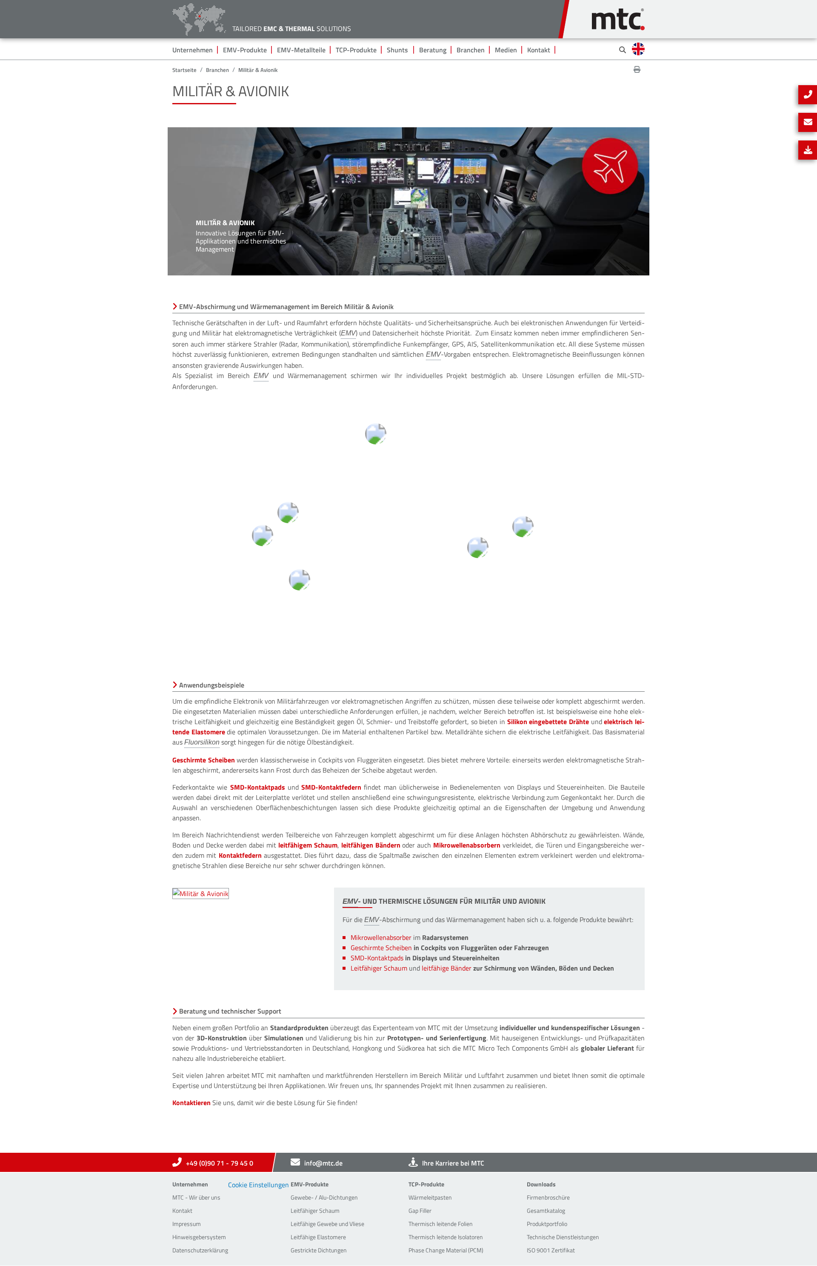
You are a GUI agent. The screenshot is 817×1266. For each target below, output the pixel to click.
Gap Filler (419, 1210)
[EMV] (348, 333)
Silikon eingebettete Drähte (548, 721)
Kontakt (538, 50)
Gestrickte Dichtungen (319, 1250)
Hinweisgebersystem (199, 1236)
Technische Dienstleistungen (563, 1236)
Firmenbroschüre (548, 1197)
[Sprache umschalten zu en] (638, 49)
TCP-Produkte (356, 50)
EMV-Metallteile (301, 50)
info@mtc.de (323, 1163)
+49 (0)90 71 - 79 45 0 (219, 1163)
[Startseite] (618, 15)
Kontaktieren (191, 1102)
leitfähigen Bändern (370, 845)
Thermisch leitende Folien (440, 1223)
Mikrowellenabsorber (381, 937)
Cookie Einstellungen (258, 1185)
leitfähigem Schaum (307, 845)
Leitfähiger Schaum (379, 968)
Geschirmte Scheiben (203, 760)
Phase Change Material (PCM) (445, 1250)
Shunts (397, 50)
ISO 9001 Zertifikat (551, 1250)
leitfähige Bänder (446, 968)
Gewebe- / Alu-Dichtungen (324, 1197)
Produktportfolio (547, 1223)
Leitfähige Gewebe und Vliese (327, 1223)
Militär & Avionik (257, 70)
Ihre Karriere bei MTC (453, 1163)
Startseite (184, 70)
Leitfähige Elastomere (318, 1236)
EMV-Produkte (245, 50)
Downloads (541, 1184)
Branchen (471, 50)
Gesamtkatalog (546, 1210)
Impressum (186, 1223)
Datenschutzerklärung (200, 1250)
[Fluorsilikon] (202, 742)
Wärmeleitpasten (430, 1197)
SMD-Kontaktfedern (331, 787)
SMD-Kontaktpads (257, 787)
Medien (506, 50)
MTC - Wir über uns (196, 1197)
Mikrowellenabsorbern (466, 845)
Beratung (432, 50)
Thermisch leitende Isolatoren (445, 1236)
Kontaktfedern (240, 855)
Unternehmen (192, 50)
